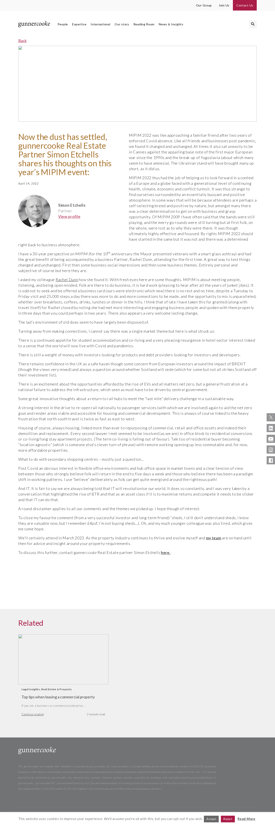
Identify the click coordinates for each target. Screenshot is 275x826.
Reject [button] (227, 819)
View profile (69, 216)
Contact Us (244, 5)
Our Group (204, 5)
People (63, 24)
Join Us (224, 5)
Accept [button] (211, 819)
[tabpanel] (63, 677)
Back (22, 40)
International (100, 24)
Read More (246, 819)
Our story (122, 24)
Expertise (79, 24)
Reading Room (143, 24)
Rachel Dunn (67, 279)
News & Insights (171, 24)
